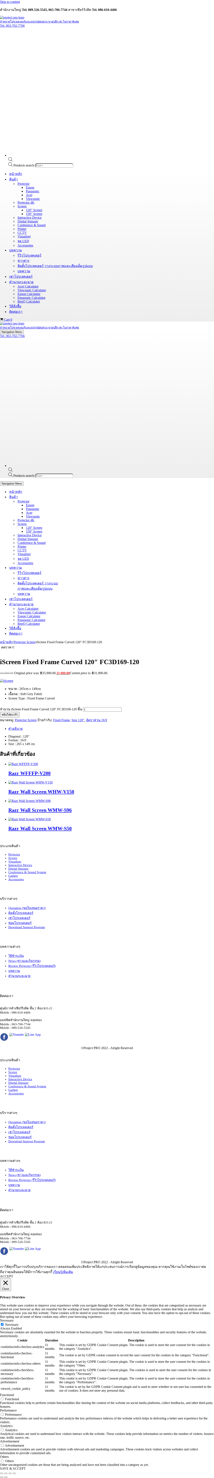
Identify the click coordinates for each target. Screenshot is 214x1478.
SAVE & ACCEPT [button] (13, 1468)
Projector (14, 854)
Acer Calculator (28, 286)
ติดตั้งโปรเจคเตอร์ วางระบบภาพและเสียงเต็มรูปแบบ (55, 266)
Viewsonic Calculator (32, 290)
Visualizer (24, 236)
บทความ (24, 271)
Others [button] (4, 1457)
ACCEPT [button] (6, 1276)
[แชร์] (10, 1473)
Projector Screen (25, 642)
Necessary (12, 1324)
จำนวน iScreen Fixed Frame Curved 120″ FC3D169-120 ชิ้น (41, 709)
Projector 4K (26, 202)
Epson (30, 187)
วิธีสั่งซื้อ (15, 306)
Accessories (25, 245)
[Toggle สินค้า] (73, 497)
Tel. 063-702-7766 (12, 25)
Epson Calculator (29, 294)
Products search (24, 165)
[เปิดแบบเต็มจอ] (6, 1473)
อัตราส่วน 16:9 (96, 720)
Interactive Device (30, 217)
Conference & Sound (32, 225)
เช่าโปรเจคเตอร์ (21, 276)
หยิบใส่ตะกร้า (10, 714)
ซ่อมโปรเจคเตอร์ (20, 923)
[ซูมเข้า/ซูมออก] (1, 1473)
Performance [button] (8, 1410)
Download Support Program (26, 927)
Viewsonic (33, 199)
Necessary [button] (7, 1320)
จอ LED (23, 241)
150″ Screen (34, 214)
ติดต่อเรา (15, 311)
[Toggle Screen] (73, 524)
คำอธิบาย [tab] (15, 728)
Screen (12, 858)
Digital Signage (28, 221)
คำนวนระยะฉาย (19, 976)
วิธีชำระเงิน (16, 956)
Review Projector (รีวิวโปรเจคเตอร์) (32, 966)
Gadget (13, 875)
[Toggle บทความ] (73, 567)
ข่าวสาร (23, 260)
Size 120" (77, 720)
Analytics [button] (6, 1426)
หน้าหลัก (15, 174)
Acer (29, 195)
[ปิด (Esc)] (14, 1473)
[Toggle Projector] (73, 501)
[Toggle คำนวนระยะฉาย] (73, 604)
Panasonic (32, 191)
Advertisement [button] (9, 1441)
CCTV (22, 232)
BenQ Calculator (29, 301)
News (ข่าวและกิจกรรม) (24, 961)
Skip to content (10, 2)
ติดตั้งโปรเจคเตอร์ (20, 913)
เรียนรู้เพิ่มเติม (63, 1272)
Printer (22, 229)
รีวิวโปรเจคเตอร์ (29, 255)
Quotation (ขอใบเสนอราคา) (27, 908)
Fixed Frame (61, 720)
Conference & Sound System (27, 872)
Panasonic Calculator (31, 297)
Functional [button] (7, 1395)
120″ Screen (34, 210)
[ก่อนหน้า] (1, 1477)
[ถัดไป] (6, 1477)
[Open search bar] (10, 160)
